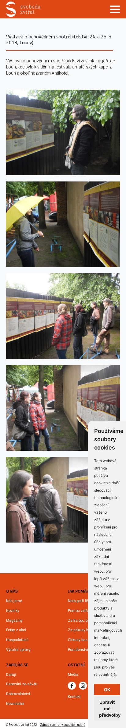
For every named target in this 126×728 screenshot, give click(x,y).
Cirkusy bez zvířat (83, 640)
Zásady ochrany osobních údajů (62, 724)
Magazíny (14, 620)
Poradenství (78, 650)
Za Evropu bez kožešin (87, 620)
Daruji (11, 674)
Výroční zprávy (18, 650)
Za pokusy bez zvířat (85, 630)
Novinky (12, 611)
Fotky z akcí (16, 630)
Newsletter (15, 704)
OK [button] (107, 689)
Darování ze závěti (21, 684)
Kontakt (74, 697)
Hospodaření (17, 640)
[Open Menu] (115, 9)
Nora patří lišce (80, 601)
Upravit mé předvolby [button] (109, 708)
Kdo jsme (14, 601)
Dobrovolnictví (18, 694)
